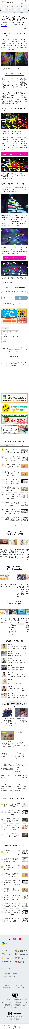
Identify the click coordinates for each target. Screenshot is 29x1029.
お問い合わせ (12, 982)
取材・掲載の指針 (21, 987)
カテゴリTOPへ (14, 356)
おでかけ (5, 328)
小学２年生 (15, 334)
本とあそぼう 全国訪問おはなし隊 (10, 976)
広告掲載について (8, 985)
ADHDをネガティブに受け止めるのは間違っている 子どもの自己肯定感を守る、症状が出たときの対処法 (10, 363)
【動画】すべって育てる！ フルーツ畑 (14, 258)
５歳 (10, 331)
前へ (5, 298)
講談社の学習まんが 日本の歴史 (9, 973)
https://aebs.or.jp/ (14, 1008)
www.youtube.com (6, 178)
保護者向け (6, 342)
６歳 (16, 331)
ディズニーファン (6, 971)
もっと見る (14, 526)
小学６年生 (15, 339)
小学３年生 (6, 336)
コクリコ (12, 634)
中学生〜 (23, 339)
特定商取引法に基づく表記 (9, 987)
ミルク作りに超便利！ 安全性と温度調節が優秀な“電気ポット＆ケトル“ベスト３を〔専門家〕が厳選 (18, 349)
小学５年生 (6, 339)
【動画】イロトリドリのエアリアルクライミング (14, 154)
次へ (21, 298)
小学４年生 (15, 336)
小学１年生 (6, 334)
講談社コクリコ (3, 622)
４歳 (4, 331)
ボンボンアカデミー (6, 968)
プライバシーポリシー (19, 985)
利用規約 (18, 982)
